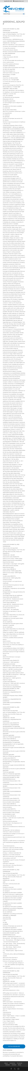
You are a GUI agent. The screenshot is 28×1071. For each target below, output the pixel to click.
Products (19, 1063)
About (6, 1063)
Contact (14, 1064)
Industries (12, 1063)
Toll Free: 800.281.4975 (14, 1046)
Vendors (7, 1064)
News (19, 1064)
